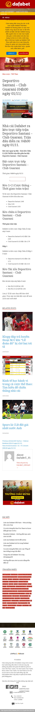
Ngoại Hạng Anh (24, 598)
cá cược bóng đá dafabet (25, 574)
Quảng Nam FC (6, 600)
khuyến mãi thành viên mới (10, 591)
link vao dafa (15, 596)
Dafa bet (4, 579)
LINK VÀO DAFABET (7, 12)
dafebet (16, 584)
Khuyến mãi (23, 53)
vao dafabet (25, 605)
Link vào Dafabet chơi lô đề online (14, 540)
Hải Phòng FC (6, 589)
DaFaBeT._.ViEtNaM (21, 100)
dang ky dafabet (22, 584)
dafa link (11, 584)
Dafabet (10, 579)
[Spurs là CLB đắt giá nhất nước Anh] (17, 419)
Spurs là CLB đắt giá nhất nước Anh (15, 426)
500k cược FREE (22, 12)
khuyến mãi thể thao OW (25, 591)
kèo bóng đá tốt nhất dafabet (17, 593)
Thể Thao (14, 74)
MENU (7, 17)
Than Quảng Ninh (23, 603)
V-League (19, 605)
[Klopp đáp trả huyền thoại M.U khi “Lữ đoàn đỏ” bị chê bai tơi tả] (17, 331)
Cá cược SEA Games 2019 (10, 577)
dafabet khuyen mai (24, 579)
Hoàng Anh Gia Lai (21, 586)
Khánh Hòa (5, 593)
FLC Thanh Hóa (11, 586)
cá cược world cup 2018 (24, 577)
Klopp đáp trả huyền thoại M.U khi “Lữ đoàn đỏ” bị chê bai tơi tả (17, 341)
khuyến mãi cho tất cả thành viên (19, 589)
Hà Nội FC (29, 586)
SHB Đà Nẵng (15, 600)
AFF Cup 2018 (6, 574)
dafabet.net (15, 579)
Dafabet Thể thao (23, 581)
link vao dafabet (23, 596)
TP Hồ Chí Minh (11, 605)
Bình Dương (14, 574)
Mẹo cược (6, 74)
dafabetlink (5, 581)
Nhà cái (4, 14)
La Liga (27, 593)
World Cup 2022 (10, 608)
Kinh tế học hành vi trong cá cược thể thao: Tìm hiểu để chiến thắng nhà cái (17, 385)
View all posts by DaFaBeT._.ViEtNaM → (23, 465)
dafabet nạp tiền (13, 581)
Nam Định (17, 598)
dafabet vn (5, 584)
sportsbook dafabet (24, 600)
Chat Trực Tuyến (19, 703)
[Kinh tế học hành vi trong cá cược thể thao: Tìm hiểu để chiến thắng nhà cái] (17, 375)
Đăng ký (11, 53)
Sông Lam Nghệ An (12, 603)
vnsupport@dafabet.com (19, 692)
